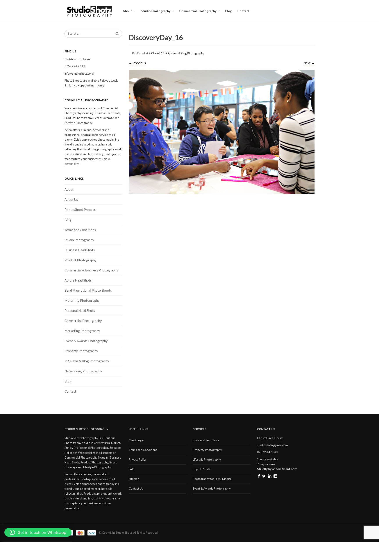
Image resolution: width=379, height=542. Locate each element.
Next (309, 63)
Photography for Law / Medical (212, 479)
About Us (71, 199)
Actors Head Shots (78, 280)
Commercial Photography (197, 11)
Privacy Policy (138, 459)
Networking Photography (83, 371)
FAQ (67, 220)
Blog (228, 11)
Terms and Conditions (80, 230)
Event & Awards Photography (86, 341)
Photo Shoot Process (80, 210)
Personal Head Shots (79, 310)
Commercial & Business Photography (91, 270)
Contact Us (136, 488)
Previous (137, 63)
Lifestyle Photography (207, 459)
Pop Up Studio (202, 469)
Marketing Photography (82, 331)
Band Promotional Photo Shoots (88, 290)
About (127, 11)
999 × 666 (155, 53)
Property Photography (81, 351)
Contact (243, 11)
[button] (38, 532)
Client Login (136, 440)
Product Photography (80, 260)
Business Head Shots (79, 250)
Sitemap (134, 479)
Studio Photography (155, 11)
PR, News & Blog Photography (185, 53)
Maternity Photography (82, 300)
